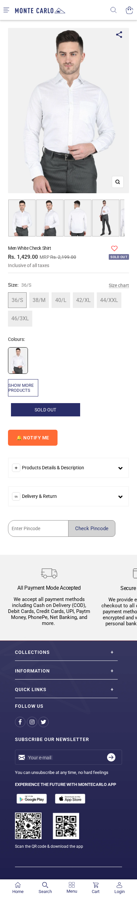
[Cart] (129, 10)
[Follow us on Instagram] (32, 721)
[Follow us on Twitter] (44, 721)
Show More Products (21, 388)
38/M (39, 300)
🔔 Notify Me (32, 437)
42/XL (83, 300)
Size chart (119, 285)
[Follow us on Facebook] (21, 721)
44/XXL (109, 300)
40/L (61, 300)
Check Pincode (91, 528)
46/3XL (20, 318)
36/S (17, 300)
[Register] (111, 757)
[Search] (117, 10)
